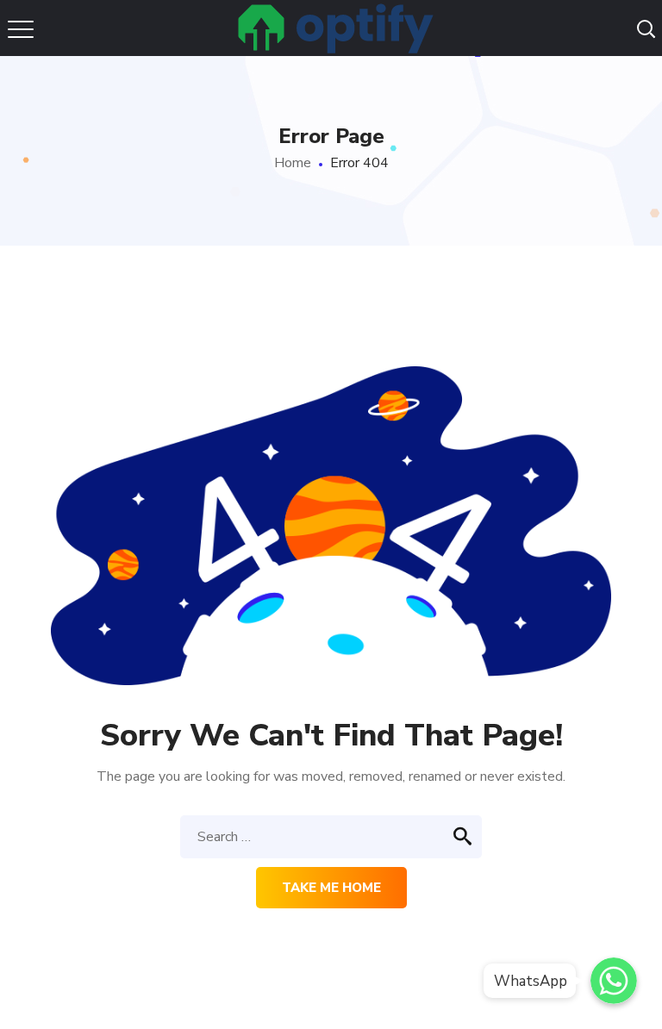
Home (292, 162)
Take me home (331, 887)
